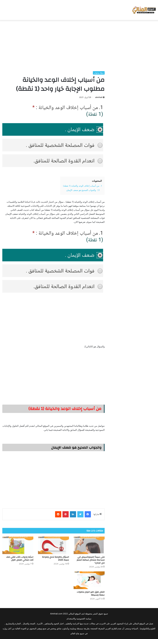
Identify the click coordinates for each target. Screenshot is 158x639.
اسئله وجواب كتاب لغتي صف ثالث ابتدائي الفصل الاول (19, 558)
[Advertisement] (79, 44)
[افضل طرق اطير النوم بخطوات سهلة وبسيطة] (89, 580)
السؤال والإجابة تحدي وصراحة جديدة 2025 (55, 558)
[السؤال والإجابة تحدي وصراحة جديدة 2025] (53, 545)
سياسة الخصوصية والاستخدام (79, 618)
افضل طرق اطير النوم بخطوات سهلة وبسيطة (91, 593)
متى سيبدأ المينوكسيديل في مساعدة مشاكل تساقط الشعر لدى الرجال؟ (91, 560)
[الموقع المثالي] (144, 10)
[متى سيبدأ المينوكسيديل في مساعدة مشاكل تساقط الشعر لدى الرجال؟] (89, 545)
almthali (98, 97)
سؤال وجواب (99, 73)
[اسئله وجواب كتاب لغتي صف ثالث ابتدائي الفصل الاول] (17, 545)
